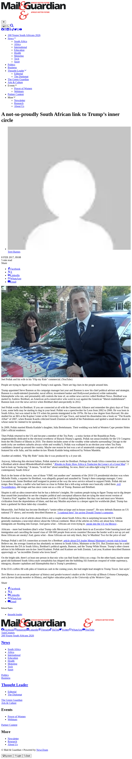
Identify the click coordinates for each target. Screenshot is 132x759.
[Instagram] (5, 29)
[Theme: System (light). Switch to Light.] (5, 26)
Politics (5, 675)
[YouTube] (20, 29)
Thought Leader (14, 685)
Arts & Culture (8, 703)
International (14, 655)
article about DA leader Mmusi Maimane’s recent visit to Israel (95, 540)
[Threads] (10, 29)
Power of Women (17, 716)
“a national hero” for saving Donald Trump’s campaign (85, 512)
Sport (10, 669)
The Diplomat (15, 694)
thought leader (15, 614)
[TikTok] (13, 29)
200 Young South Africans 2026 (17, 635)
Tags (3, 632)
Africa (11, 652)
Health (11, 661)
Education (13, 658)
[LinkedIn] (7, 29)
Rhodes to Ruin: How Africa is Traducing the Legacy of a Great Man (89, 464)
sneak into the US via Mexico (101, 523)
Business (5, 678)
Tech (10, 666)
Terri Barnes (14, 251)
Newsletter (13, 738)
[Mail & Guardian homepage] (66, 10)
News (5, 642)
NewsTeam (42, 750)
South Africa (14, 649)
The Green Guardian (11, 700)
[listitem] (7, 629)
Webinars (12, 719)
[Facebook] (2, 29)
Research (12, 741)
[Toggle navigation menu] (3, 22)
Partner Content (9, 725)
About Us (13, 744)
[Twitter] (15, 29)
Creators (10, 632)
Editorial (12, 691)
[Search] (12, 26)
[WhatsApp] (18, 29)
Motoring (12, 663)
